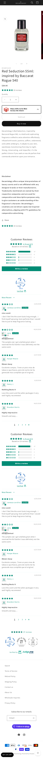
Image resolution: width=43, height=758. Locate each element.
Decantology (18, 753)
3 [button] (22, 425)
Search (7, 666)
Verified (20, 291)
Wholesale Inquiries (12, 698)
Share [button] (7, 220)
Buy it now (21, 124)
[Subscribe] (33, 718)
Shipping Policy (11, 682)
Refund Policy (10, 676)
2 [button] (18, 425)
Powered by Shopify (28, 753)
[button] (4, 2)
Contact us (9, 687)
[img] (7, 304)
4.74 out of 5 (28, 244)
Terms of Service (11, 671)
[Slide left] (16, 63)
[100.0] (20, 282)
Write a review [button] (21, 268)
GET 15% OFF (7, 755)
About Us (8, 692)
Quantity (5, 94)
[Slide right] (26, 63)
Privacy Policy (10, 703)
